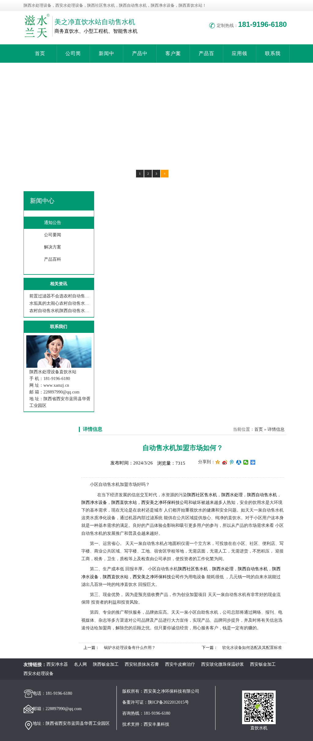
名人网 (80, 664)
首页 (40, 53)
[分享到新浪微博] (224, 462)
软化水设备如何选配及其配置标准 (252, 647)
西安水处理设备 (38, 673)
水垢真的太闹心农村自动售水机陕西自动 (60, 303)
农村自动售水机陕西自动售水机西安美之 (60, 310)
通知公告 (52, 222)
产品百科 (52, 259)
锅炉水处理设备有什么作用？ (130, 647)
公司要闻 (52, 235)
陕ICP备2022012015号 (168, 702)
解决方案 (52, 247)
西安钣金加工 (263, 664)
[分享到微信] (246, 462)
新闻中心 (42, 200)
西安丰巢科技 (156, 724)
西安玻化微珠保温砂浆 (222, 664)
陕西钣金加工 (106, 664)
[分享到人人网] (238, 462)
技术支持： (133, 724)
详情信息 (92, 429)
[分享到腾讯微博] (231, 462)
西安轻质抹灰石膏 (142, 664)
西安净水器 (57, 664)
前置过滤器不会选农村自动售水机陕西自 (60, 296)
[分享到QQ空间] (217, 462)
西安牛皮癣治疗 (180, 664)
